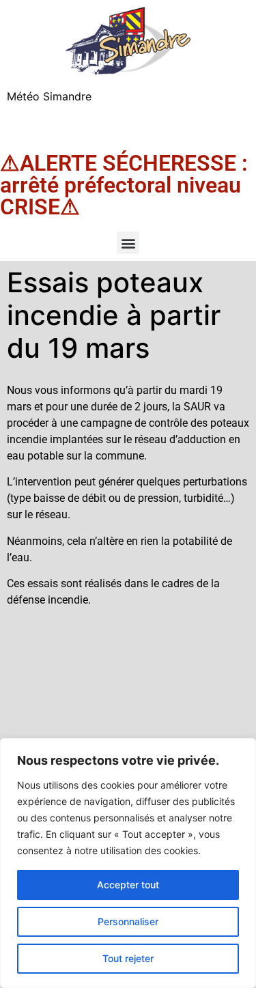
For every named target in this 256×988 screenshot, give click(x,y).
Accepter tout (128, 884)
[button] (128, 242)
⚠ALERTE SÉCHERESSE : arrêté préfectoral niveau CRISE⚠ (124, 185)
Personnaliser (128, 921)
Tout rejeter (128, 958)
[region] (128, 863)
